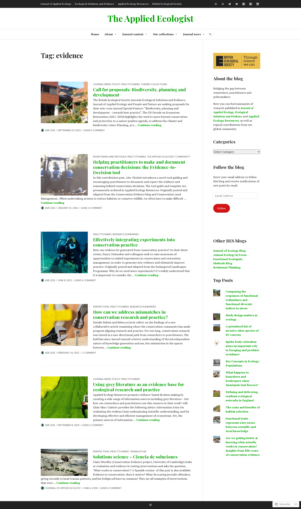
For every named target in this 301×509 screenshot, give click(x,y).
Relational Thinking (227, 267)
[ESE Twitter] (236, 4)
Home (95, 34)
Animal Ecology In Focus (230, 255)
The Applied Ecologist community (168, 156)
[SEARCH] (210, 34)
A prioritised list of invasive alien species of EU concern (242, 330)
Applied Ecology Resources (133, 3)
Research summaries (126, 234)
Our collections (163, 34)
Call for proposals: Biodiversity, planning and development (139, 92)
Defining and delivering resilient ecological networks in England (242, 396)
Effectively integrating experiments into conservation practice (134, 242)
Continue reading (149, 125)
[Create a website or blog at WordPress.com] (150, 505)
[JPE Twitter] (229, 4)
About (109, 34)
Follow (221, 208)
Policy (116, 84)
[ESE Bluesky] (222, 4)
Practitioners (130, 84)
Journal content (132, 34)
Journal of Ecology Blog (229, 251)
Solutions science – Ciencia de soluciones (135, 456)
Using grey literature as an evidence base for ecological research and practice (138, 386)
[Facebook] (243, 4)
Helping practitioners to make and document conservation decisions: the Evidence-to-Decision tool (139, 167)
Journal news (192, 34)
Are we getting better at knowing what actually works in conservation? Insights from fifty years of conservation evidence (243, 446)
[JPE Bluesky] (215, 4)
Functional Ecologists (227, 259)
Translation (138, 451)
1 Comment (89, 352)
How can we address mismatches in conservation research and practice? (130, 314)
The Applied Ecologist (150, 18)
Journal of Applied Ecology (56, 3)
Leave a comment (94, 130)
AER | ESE (50, 130)
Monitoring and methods (109, 156)
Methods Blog (222, 263)
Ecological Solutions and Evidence (94, 3)
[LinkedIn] (257, 4)
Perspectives (101, 306)
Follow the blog (228, 167)
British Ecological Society (167, 3)
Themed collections (154, 84)
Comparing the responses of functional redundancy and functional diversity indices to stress (242, 300)
